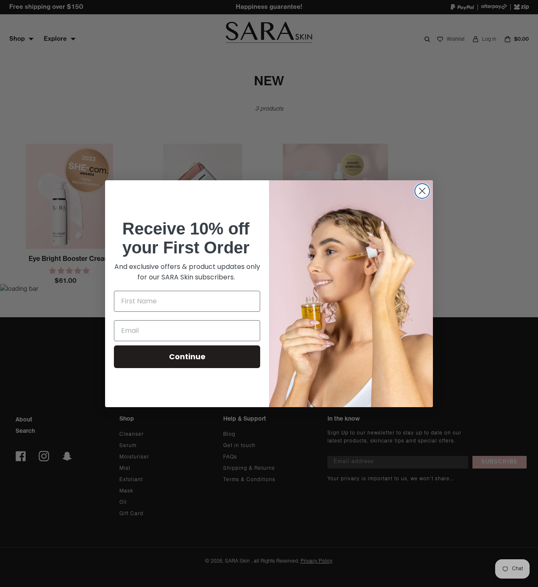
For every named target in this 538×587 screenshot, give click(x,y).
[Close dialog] (422, 191)
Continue (187, 356)
